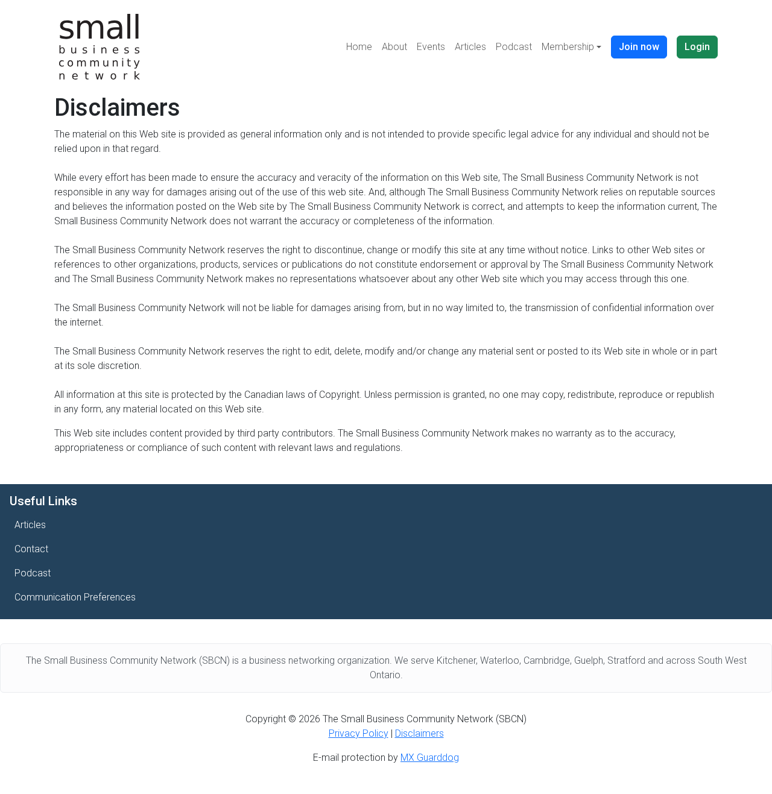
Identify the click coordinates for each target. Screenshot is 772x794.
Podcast (514, 46)
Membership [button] (568, 46)
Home (359, 46)
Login (697, 46)
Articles (470, 46)
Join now (639, 46)
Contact (31, 549)
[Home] (99, 47)
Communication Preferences (75, 597)
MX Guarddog (429, 757)
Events (431, 46)
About (394, 46)
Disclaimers (419, 733)
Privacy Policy (358, 733)
